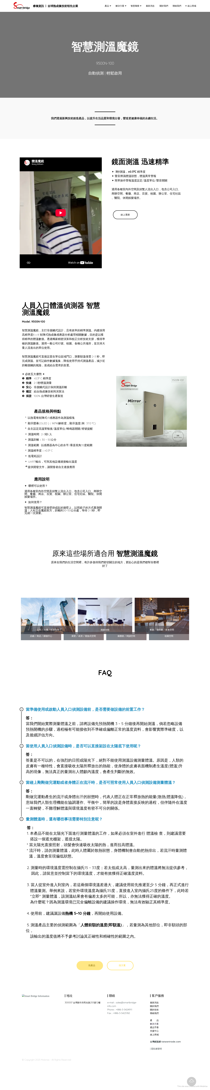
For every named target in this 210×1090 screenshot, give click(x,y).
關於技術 (154, 1009)
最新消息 (150, 5)
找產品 (91, 965)
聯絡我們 (176, 5)
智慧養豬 (134, 5)
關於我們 (163, 5)
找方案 (122, 965)
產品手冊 (154, 1027)
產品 (106, 5)
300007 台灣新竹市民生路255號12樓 (82, 1002)
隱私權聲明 (156, 1048)
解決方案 (119, 5)
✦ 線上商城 (190, 5)
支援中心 (154, 1031)
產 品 (154, 1020)
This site (180, 1086)
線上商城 (154, 1034)
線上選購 (125, 214)
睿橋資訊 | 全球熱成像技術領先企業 (55, 5)
